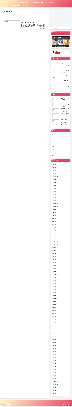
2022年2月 (55, 304)
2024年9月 (55, 212)
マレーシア (54, 137)
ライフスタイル (56, 140)
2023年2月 (55, 268)
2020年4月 (55, 369)
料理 (53, 146)
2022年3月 (55, 301)
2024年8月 (55, 215)
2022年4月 (55, 298)
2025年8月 (55, 182)
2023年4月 (55, 262)
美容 (53, 152)
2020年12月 (55, 346)
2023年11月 (55, 242)
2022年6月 (55, 292)
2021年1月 (55, 343)
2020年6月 (55, 363)
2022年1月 (55, 307)
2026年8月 (55, 164)
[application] (61, 41)
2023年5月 (55, 259)
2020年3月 (55, 372)
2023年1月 (55, 271)
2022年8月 (55, 286)
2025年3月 (55, 194)
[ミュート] (66, 46)
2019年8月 (55, 393)
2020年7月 (55, 360)
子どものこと (55, 143)
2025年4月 (55, 191)
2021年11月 (55, 313)
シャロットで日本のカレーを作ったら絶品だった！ (60, 76)
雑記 (53, 155)
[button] (69, 28)
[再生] (53, 46)
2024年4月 (55, 227)
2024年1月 (55, 236)
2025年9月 (55, 179)
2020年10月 (55, 351)
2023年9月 (55, 248)
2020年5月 (55, 366)
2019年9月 (55, 390)
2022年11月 (55, 277)
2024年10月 (55, 209)
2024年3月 (55, 230)
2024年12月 (55, 203)
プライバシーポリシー (66, 402)
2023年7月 (55, 254)
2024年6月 (55, 221)
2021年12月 (55, 310)
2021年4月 (55, 334)
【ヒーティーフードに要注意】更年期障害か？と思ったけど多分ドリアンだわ (60, 82)
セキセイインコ (56, 134)
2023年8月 (55, 251)
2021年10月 (55, 316)
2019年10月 (55, 387)
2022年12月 (55, 274)
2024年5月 (55, 224)
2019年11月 (55, 384)
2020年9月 (55, 354)
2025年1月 (55, 200)
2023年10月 (55, 245)
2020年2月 (55, 375)
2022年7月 (55, 289)
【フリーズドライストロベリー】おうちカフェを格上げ (60, 87)
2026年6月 (55, 170)
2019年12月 (55, 381)
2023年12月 (55, 239)
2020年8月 (55, 357)
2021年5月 (55, 331)
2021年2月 (55, 340)
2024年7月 (55, 218)
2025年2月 (55, 197)
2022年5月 (55, 295)
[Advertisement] (24, 15)
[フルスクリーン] (68, 46)
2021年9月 (55, 319)
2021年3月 (55, 337)
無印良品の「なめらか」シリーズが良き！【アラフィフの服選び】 (60, 71)
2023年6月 (55, 256)
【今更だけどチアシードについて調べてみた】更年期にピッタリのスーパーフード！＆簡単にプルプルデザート (60, 64)
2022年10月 (55, 280)
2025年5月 (55, 188)
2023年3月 (55, 265)
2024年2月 (55, 233)
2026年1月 (55, 173)
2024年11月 (55, 206)
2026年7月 (55, 167)
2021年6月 (55, 328)
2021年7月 (55, 325)
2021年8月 (55, 322)
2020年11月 (55, 348)
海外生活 (54, 149)
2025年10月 (55, 176)
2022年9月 (55, 283)
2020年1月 (55, 378)
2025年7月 (55, 185)
